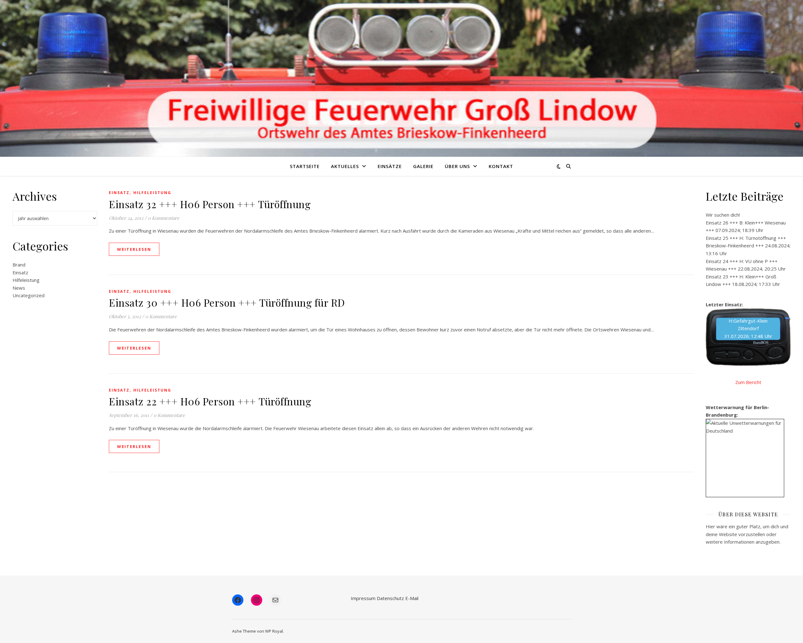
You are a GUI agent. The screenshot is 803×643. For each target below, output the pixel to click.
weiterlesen (134, 249)
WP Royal (274, 631)
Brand (19, 264)
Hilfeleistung (26, 280)
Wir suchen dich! (723, 215)
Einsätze (390, 166)
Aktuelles (345, 166)
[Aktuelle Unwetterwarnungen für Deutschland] (745, 427)
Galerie (423, 166)
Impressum (363, 598)
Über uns (457, 166)
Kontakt (501, 166)
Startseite (305, 166)
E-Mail (411, 598)
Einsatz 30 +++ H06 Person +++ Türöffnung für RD (227, 302)
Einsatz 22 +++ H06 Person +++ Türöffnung (210, 401)
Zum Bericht (748, 382)
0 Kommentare (163, 218)
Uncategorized (29, 295)
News (19, 288)
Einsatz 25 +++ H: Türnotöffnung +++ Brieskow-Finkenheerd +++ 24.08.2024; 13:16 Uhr (748, 245)
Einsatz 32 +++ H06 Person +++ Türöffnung (210, 204)
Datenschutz (390, 598)
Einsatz (20, 272)
